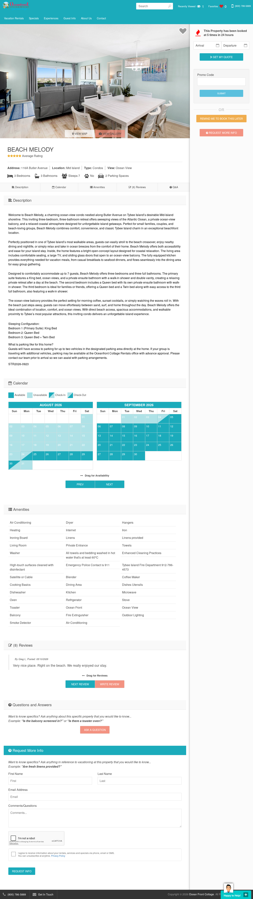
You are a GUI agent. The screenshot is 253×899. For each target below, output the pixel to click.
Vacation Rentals (14, 18)
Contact (101, 18)
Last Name (105, 774)
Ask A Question (95, 730)
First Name (15, 774)
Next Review (80, 684)
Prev (80, 484)
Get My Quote (222, 57)
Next (109, 484)
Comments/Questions (22, 805)
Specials (34, 18)
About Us (86, 18)
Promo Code (205, 75)
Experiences (51, 18)
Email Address (18, 789)
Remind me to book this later (221, 118)
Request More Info (222, 133)
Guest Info (70, 18)
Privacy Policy (58, 855)
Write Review (109, 684)
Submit (221, 93)
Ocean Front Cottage (201, 894)
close (245, 894)
